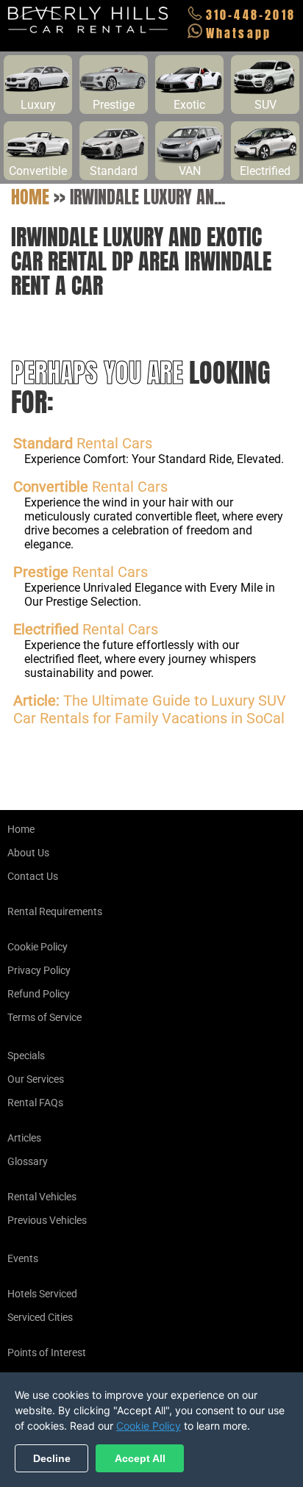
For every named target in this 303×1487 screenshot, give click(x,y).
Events (22, 1258)
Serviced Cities (40, 1317)
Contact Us (32, 876)
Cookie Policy (37, 947)
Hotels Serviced (42, 1294)
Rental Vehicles (41, 1197)
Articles (24, 1138)
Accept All (140, 1458)
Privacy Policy (39, 970)
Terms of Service (44, 1017)
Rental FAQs (35, 1102)
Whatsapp (239, 33)
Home (30, 197)
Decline (52, 1458)
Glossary (27, 1161)
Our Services (35, 1079)
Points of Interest (46, 1352)
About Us (28, 853)
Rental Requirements (54, 911)
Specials (26, 1055)
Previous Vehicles (47, 1220)
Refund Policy (38, 994)
